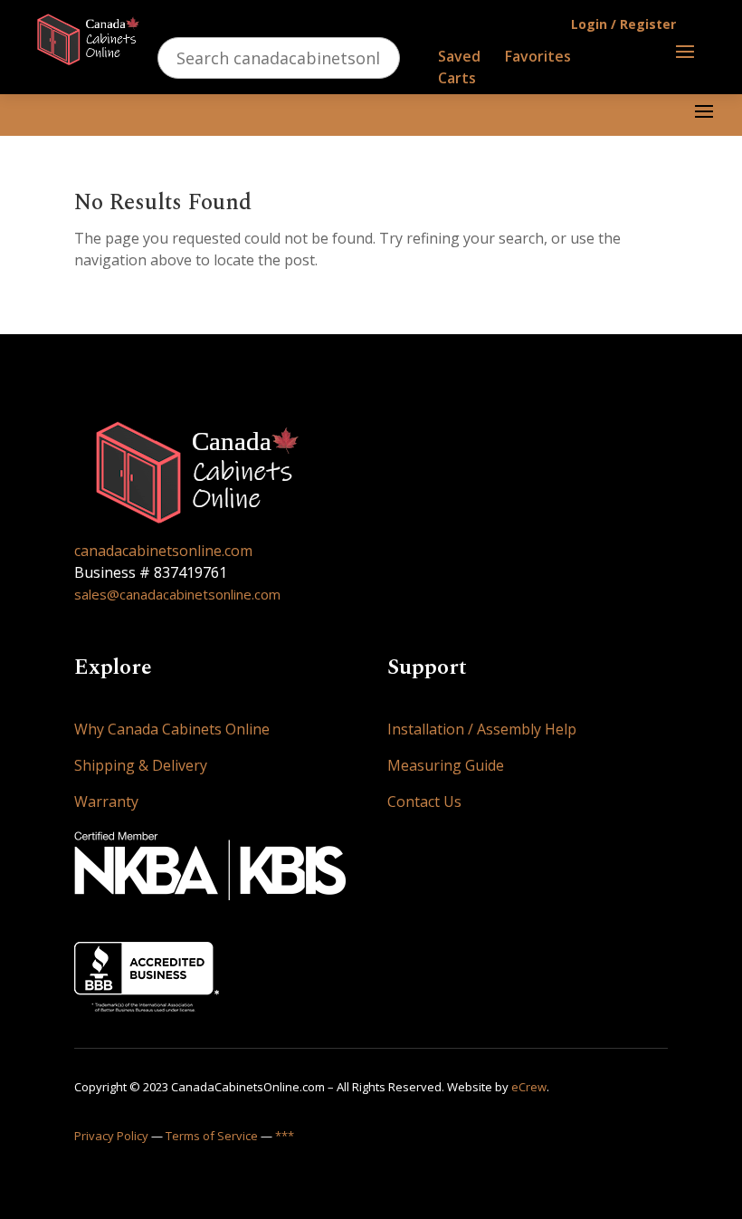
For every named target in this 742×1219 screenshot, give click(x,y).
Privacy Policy (111, 1136)
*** (284, 1136)
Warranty (106, 801)
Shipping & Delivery (140, 765)
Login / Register (623, 24)
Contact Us (424, 801)
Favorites (538, 56)
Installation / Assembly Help (481, 729)
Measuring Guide (445, 765)
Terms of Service (212, 1136)
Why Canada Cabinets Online (172, 729)
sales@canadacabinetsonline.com (177, 594)
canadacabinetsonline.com (163, 551)
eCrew (529, 1087)
